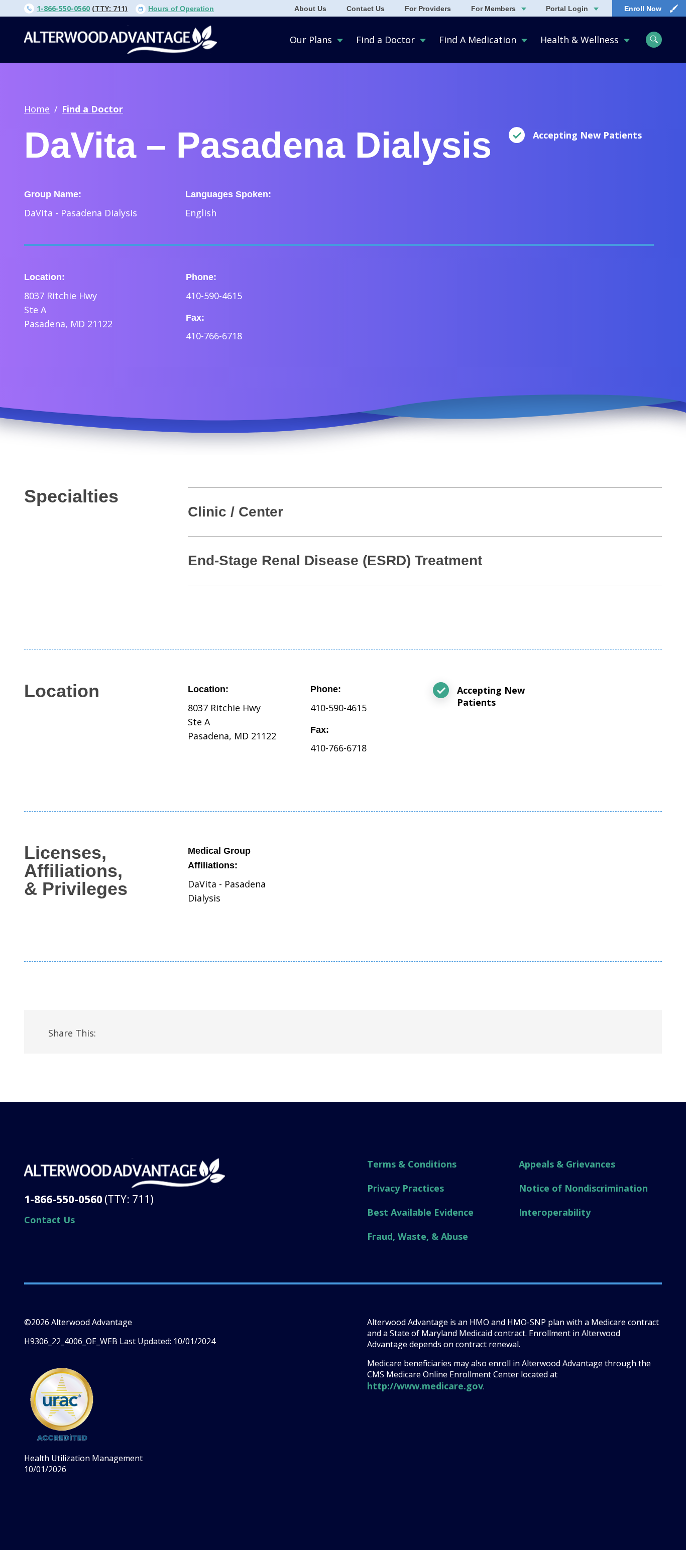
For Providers (428, 9)
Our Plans (311, 40)
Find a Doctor (385, 40)
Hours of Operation (181, 9)
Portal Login (567, 9)
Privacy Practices (405, 1188)
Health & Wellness (579, 40)
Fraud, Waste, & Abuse (417, 1236)
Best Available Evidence (420, 1212)
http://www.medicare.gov (425, 1386)
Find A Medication (477, 40)
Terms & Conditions (411, 1164)
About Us (310, 9)
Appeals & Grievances (567, 1164)
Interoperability (555, 1212)
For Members (493, 9)
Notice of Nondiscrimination (583, 1188)
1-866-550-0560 (63, 8)
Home (37, 109)
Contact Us (366, 9)
